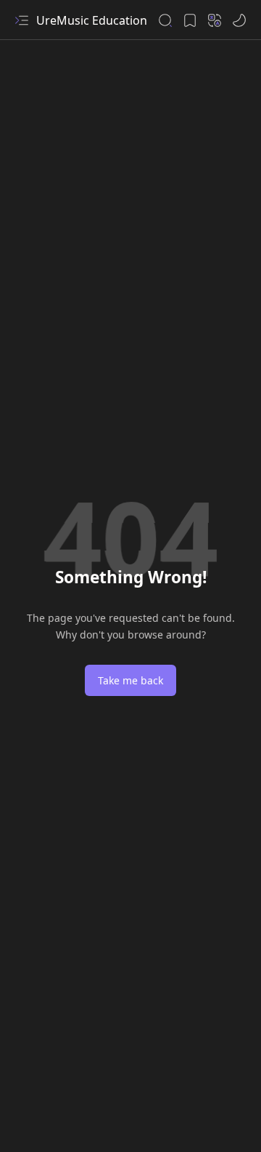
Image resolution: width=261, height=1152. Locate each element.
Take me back (130, 680)
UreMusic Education (91, 20)
